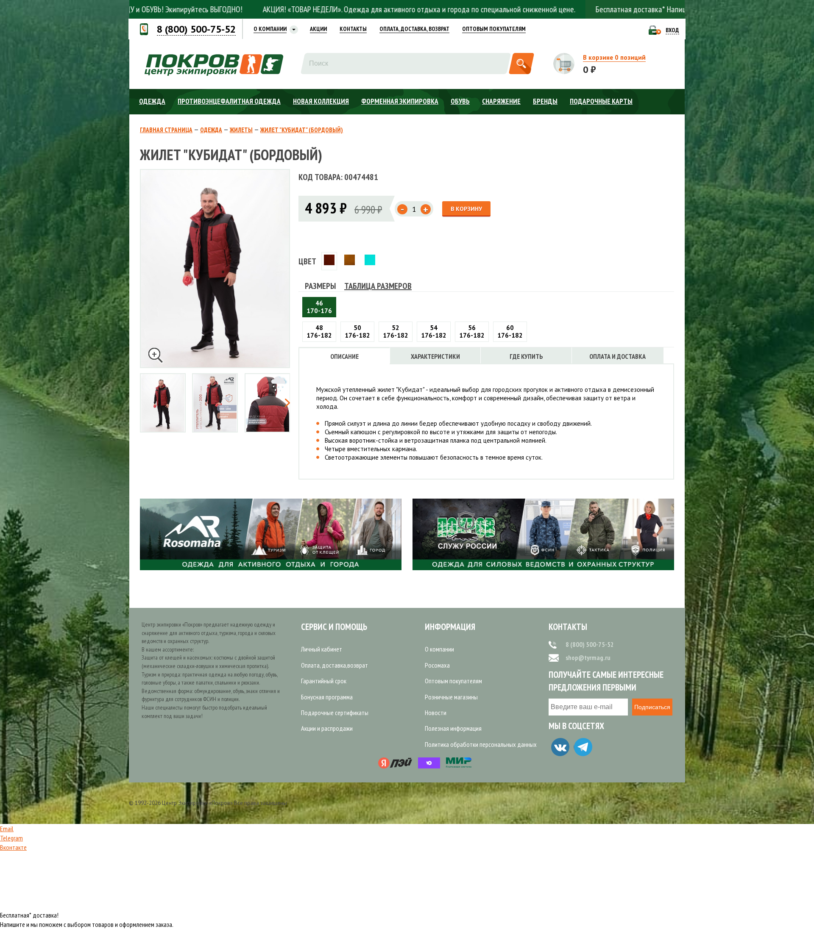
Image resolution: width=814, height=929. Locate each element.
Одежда (152, 101)
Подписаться (652, 707)
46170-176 (319, 307)
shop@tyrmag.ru (588, 657)
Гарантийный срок (323, 681)
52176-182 (395, 331)
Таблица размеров (378, 285)
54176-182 (433, 331)
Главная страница (166, 130)
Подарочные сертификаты (334, 712)
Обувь (460, 101)
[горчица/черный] (349, 260)
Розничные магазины (451, 697)
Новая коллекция (321, 101)
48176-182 (319, 331)
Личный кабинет (321, 649)
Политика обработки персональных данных (481, 744)
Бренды (545, 101)
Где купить (526, 356)
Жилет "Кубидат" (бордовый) (301, 130)
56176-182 (472, 331)
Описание (344, 356)
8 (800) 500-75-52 (590, 644)
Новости (435, 712)
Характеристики (435, 356)
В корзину (466, 209)
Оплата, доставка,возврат (334, 665)
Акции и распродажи (327, 728)
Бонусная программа (327, 697)
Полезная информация (453, 728)
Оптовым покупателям (453, 681)
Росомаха (437, 665)
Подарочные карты (601, 101)
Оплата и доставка (617, 356)
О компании (439, 649)
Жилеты (241, 130)
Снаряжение (501, 101)
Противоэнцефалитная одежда (229, 101)
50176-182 (357, 331)
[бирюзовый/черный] (369, 260)
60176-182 (510, 331)
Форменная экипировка (399, 101)
